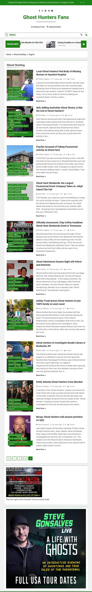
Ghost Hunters (14, 88)
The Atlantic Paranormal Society (18, 134)
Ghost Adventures (16, 279)
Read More (40, 101)
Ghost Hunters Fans (46, 17)
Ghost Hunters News (17, 92)
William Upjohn (44, 79)
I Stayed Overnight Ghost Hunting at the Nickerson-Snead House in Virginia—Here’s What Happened (41, 3)
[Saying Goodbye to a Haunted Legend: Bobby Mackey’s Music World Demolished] (43, 45)
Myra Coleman (43, 308)
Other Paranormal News (18, 98)
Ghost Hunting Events (17, 171)
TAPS (10, 129)
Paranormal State (15, 250)
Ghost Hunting (14, 95)
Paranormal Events (16, 246)
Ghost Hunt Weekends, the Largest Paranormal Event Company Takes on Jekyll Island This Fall (59, 186)
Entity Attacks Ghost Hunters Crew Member (59, 381)
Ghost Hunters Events (17, 164)
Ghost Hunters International (20, 116)
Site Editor (42, 115)
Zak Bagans (13, 289)
